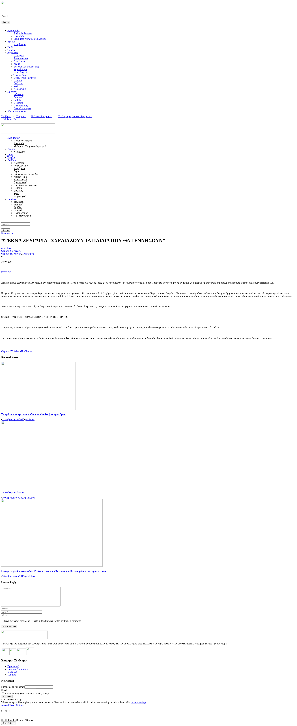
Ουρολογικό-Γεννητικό (25, 77)
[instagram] (10, 122)
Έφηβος (11, 50)
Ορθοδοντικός (21, 105)
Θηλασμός (19, 36)
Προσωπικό (13, 666)
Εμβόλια (18, 100)
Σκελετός (18, 83)
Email (4, 690)
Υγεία (16, 86)
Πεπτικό (18, 80)
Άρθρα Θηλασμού (23, 33)
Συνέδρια (6, 116)
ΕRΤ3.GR (6, 272)
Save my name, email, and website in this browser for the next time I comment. (42, 621)
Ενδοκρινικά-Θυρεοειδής (26, 66)
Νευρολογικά (20, 72)
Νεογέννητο (20, 44)
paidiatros (6, 248)
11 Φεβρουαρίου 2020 (13, 419)
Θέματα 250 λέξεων (11, 251)
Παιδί (10, 47)
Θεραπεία (18, 102)
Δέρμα (17, 64)
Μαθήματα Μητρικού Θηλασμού (30, 39)
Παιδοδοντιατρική (22, 108)
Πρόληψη (12, 91)
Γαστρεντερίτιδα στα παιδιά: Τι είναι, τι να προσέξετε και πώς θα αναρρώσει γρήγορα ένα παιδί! (54, 571)
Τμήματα (21, 116)
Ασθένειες (12, 52)
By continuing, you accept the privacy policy (26, 693)
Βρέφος (11, 41)
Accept (4, 705)
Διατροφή (18, 97)
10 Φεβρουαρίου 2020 (13, 497)
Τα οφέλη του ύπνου (12, 492)
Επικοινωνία (7, 233)
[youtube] (8, 122)
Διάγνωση (19, 94)
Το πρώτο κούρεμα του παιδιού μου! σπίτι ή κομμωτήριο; (33, 414)
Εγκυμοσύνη (13, 30)
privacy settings (138, 702)
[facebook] (4, 122)
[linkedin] (6, 122)
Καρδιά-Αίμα (20, 69)
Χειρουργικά (20, 89)
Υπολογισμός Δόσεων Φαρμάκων (75, 116)
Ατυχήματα (19, 61)
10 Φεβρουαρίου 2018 (13, 576)
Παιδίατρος (28, 253)
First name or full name (12, 687)
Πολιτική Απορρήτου (41, 116)
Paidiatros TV (9, 119)
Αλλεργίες (19, 55)
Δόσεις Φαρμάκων (16, 111)
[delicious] (2, 122)
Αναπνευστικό (21, 58)
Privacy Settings (16, 705)
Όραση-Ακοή (20, 75)
